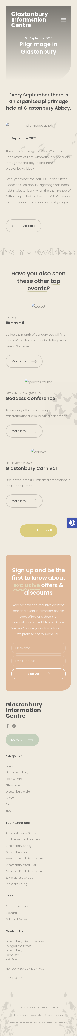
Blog (9, 811)
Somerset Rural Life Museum (24, 858)
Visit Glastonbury (17, 772)
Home (10, 766)
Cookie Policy (36, 1015)
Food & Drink (14, 779)
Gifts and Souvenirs (18, 919)
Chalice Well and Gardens (23, 839)
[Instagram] (14, 726)
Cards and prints (17, 906)
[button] (72, 523)
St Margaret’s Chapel (20, 877)
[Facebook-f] (7, 726)
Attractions (13, 785)
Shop (9, 804)
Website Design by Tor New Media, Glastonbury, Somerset (38, 1022)
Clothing (11, 913)
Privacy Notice (21, 1015)
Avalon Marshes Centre (21, 833)
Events (10, 798)
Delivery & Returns (53, 1015)
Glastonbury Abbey (19, 846)
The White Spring (16, 884)
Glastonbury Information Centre (29, 19)
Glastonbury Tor (16, 852)
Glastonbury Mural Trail (21, 865)
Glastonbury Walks (18, 791)
